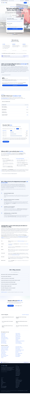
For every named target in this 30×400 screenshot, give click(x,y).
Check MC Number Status (19, 380)
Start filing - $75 (15, 85)
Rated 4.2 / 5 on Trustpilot (15, 41)
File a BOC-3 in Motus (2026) (4, 347)
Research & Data (18, 382)
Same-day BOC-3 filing (18, 346)
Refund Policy (17, 386)
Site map (2, 357)
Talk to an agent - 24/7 (18, 305)
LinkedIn (26, 390)
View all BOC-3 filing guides (25, 314)
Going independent (18, 338)
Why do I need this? (15, 15)
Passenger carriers (18, 335)
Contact (2, 381)
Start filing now (11, 305)
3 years (14, 128)
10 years (21, 128)
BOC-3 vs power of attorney (4, 355)
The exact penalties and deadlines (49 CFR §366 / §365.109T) (9, 173)
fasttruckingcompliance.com (5, 98)
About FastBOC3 (18, 356)
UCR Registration (18, 369)
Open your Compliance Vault (6, 101)
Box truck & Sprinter (18, 336)
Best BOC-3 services (3, 356)
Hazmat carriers (3, 335)
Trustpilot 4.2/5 (15, 34)
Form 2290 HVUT (18, 371)
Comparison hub (3, 353)
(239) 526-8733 (27, 0)
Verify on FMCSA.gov (20, 83)
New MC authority (3, 333)
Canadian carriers (18, 337)
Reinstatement (17, 375)
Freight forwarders (18, 334)
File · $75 (25, 2)
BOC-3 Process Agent (4, 386)
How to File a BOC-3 (3, 387)
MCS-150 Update (18, 370)
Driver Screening (18, 374)
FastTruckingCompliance (20, 390)
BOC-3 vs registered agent (19, 353)
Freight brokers (3, 334)
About (2, 380)
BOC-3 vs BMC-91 (18, 354)
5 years (17, 128)
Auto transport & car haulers (4, 338)
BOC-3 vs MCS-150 (3, 354)
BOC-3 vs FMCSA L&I (18, 355)
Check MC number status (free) (5, 346)
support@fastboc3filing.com (4, 0)
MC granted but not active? (19, 347)
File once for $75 (6, 141)
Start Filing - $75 (3, 382)
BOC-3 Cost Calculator (19, 381)
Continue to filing (15, 28)
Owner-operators (18, 333)
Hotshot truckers (3, 336)
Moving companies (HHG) (4, 337)
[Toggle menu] (28, 3)
